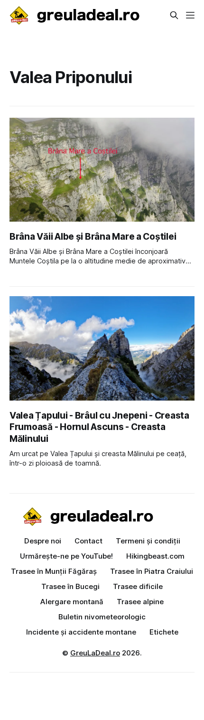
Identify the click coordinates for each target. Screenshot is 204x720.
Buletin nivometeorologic (102, 616)
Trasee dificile (138, 586)
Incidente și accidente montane (81, 631)
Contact (88, 540)
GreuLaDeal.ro (95, 652)
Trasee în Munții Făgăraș (54, 571)
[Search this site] (174, 15)
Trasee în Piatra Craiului (151, 571)
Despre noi (42, 540)
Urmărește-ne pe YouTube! (66, 556)
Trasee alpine (140, 601)
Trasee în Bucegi (70, 586)
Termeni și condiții (148, 540)
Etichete (163, 631)
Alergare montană (71, 601)
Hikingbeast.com (155, 556)
